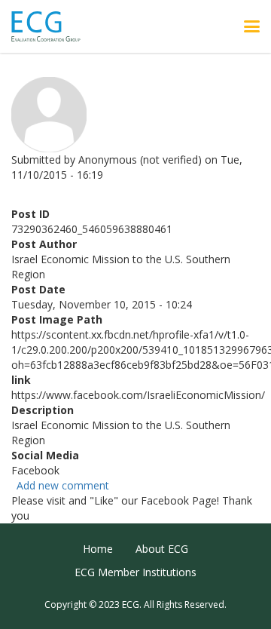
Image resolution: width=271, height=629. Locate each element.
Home (98, 549)
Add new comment (63, 485)
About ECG (162, 549)
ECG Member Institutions (135, 572)
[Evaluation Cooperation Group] (51, 26)
